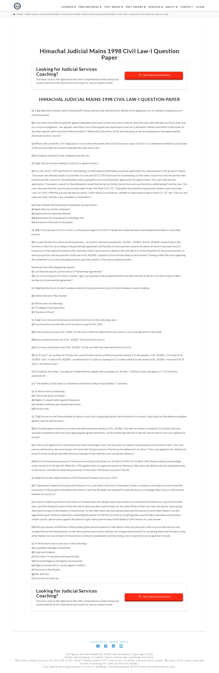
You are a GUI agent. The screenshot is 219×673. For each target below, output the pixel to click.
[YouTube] (121, 646)
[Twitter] (105, 646)
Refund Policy (99, 642)
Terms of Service (118, 642)
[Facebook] (98, 646)
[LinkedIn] (113, 646)
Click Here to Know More (156, 74)
